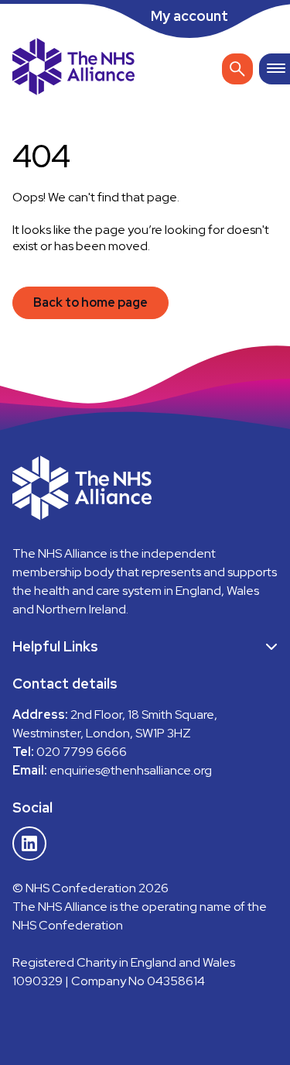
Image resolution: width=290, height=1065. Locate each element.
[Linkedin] (29, 843)
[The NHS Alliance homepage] (73, 68)
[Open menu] (274, 68)
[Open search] (237, 68)
